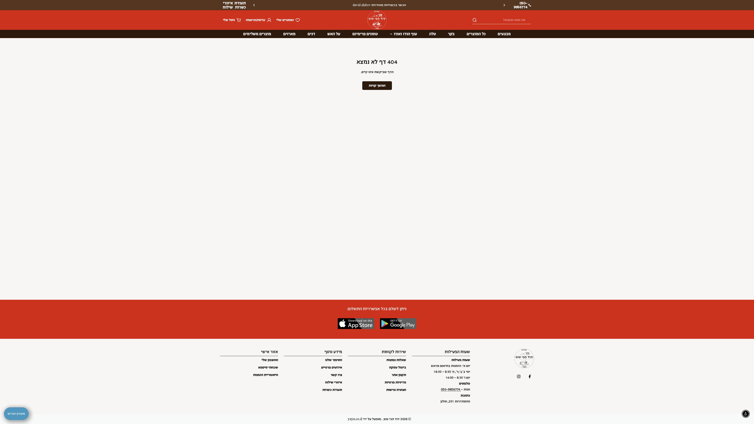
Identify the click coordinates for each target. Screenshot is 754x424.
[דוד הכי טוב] (398, 323)
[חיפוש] (474, 20)
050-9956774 (451, 389)
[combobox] (501, 20)
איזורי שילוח (228, 5)
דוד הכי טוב (391, 419)
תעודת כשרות (240, 5)
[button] (504, 5)
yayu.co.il (355, 419)
